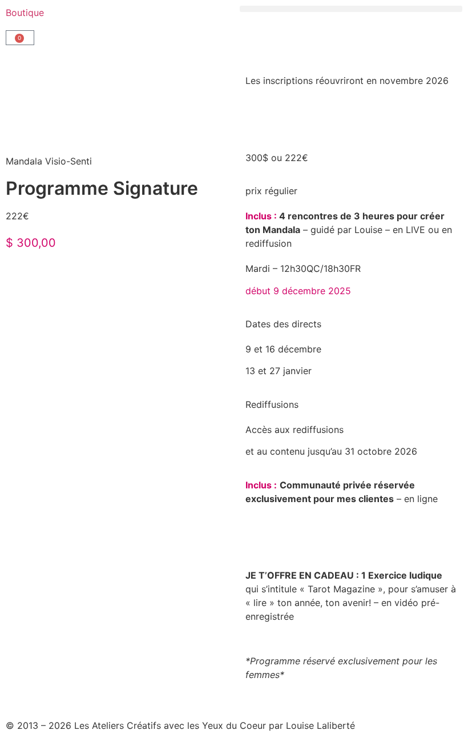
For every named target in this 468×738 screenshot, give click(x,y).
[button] (351, 9)
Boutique (25, 12)
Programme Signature (102, 188)
